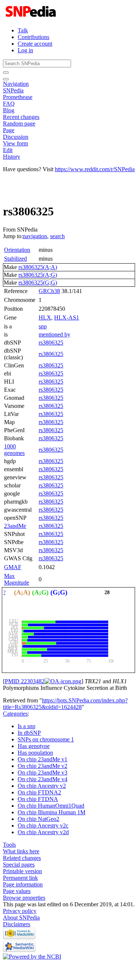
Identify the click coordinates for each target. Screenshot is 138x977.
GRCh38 (49, 291)
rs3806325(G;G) (37, 282)
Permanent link (20, 878)
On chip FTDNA (38, 799)
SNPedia (13, 90)
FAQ (9, 103)
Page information (23, 884)
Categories (15, 713)
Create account (35, 43)
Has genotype (34, 746)
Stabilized (15, 258)
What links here (21, 851)
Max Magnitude (16, 579)
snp (43, 326)
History (11, 157)
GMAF (12, 567)
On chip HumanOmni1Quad (51, 806)
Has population (35, 752)
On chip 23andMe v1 (42, 759)
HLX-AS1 (66, 317)
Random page (19, 123)
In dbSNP (29, 733)
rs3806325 (51, 342)
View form (15, 143)
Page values (17, 891)
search (57, 236)
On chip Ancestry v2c (43, 825)
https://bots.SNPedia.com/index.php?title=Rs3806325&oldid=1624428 (65, 703)
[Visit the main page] (31, 18)
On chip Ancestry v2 (42, 786)
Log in (25, 50)
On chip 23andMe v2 (42, 766)
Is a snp (26, 726)
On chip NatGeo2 (38, 819)
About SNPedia (21, 917)
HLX (45, 317)
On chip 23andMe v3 (42, 772)
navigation (35, 236)
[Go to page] (6, 72)
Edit (8, 150)
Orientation (17, 250)
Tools (9, 845)
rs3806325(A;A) (37, 267)
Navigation (16, 84)
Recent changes (21, 117)
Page (8, 130)
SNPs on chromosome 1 (46, 739)
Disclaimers (16, 924)
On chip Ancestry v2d (43, 832)
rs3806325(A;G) (37, 275)
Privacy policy (19, 911)
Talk (23, 30)
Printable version (22, 871)
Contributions (33, 37)
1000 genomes (14, 449)
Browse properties (24, 898)
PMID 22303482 (25, 681)
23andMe (15, 526)
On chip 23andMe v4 (42, 779)
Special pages (19, 864)
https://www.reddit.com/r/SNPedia (95, 169)
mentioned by (54, 334)
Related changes (22, 858)
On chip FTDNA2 (39, 792)
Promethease (17, 97)
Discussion (15, 137)
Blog (8, 110)
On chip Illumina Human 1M (51, 812)
